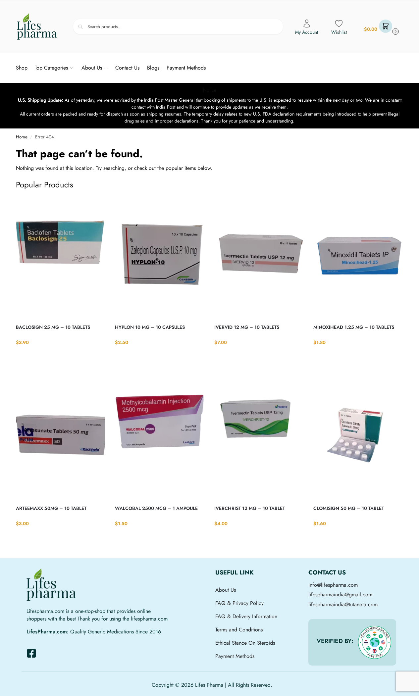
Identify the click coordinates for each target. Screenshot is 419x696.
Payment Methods (234, 656)
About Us (225, 590)
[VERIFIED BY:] (374, 642)
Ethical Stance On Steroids (245, 643)
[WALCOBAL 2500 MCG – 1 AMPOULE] (159, 438)
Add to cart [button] (60, 356)
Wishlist (339, 32)
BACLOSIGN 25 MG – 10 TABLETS (53, 327)
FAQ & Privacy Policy (239, 603)
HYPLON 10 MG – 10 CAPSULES (150, 327)
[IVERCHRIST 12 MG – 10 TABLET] (259, 438)
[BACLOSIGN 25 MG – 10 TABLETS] (60, 257)
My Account (306, 32)
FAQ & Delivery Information (246, 616)
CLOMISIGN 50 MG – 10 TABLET (348, 508)
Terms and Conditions (239, 629)
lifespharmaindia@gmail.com (340, 594)
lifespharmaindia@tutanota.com (343, 604)
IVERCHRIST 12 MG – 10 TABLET (249, 508)
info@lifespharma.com (333, 585)
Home (21, 137)
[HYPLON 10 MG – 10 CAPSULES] (159, 257)
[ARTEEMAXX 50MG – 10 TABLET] (60, 438)
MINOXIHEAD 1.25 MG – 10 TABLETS (353, 327)
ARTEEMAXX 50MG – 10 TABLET (51, 508)
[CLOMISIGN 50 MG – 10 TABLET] (358, 438)
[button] (380, 27)
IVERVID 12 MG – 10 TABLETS (246, 327)
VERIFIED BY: (335, 641)
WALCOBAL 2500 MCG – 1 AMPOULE (156, 508)
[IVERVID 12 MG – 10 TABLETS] (259, 257)
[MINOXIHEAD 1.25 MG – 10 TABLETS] (358, 257)
